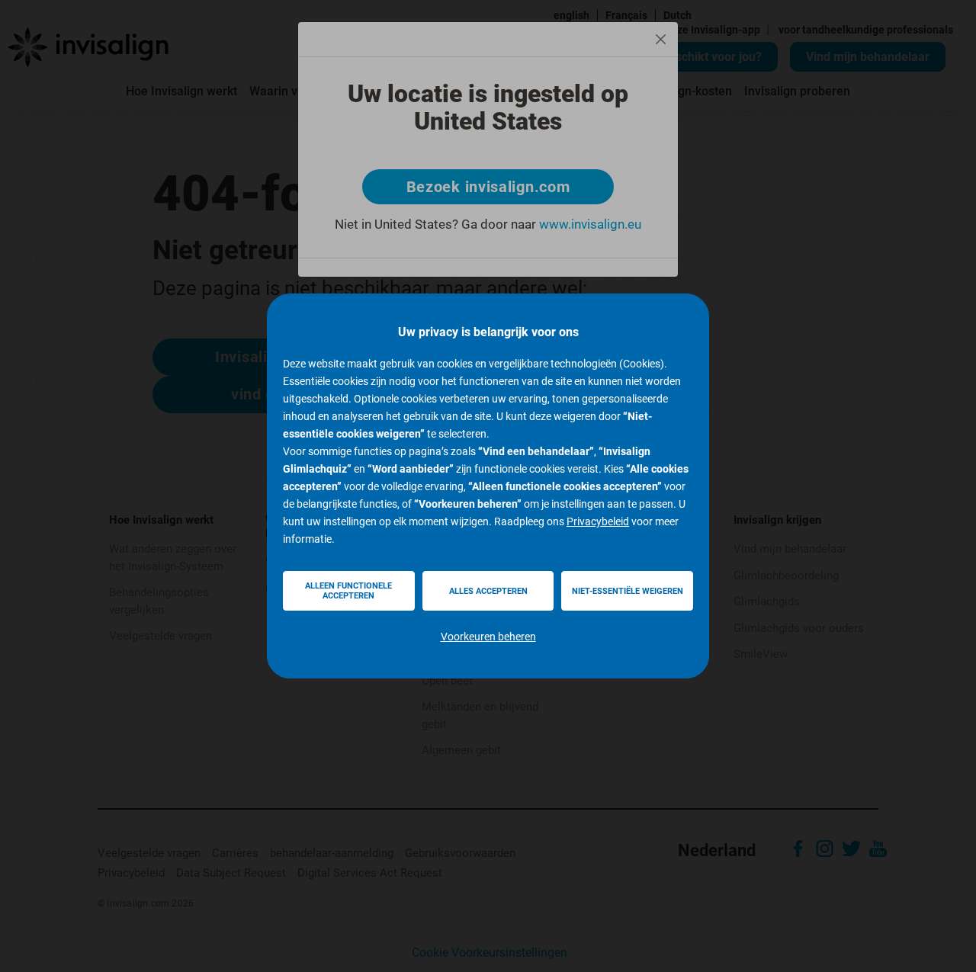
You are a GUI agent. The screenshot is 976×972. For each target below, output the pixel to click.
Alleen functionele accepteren (348, 591)
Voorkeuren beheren (488, 636)
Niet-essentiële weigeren (627, 591)
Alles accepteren (488, 591)
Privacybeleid (598, 521)
